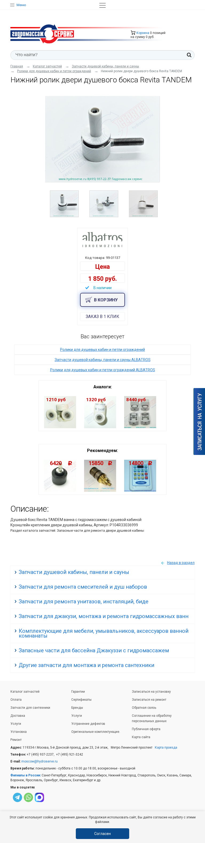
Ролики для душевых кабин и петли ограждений (102, 349)
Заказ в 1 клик (102, 316)
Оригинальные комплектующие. (95, 732)
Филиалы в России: (25, 775)
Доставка (17, 716)
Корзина (142, 33)
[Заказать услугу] (199, 421)
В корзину (106, 299)
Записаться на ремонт (149, 700)
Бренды (77, 708)
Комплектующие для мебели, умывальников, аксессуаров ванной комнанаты (103, 633)
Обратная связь (144, 708)
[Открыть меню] (102, 5)
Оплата (16, 700)
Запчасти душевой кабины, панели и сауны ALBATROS (103, 360)
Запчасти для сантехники (30, 708)
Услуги (15, 724)
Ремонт (16, 740)
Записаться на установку (151, 691)
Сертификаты (81, 700)
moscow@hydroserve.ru (39, 761)
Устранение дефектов (88, 724)
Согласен (102, 833)
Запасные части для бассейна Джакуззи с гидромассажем (94, 650)
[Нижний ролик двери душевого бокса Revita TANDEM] (102, 139)
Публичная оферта (146, 729)
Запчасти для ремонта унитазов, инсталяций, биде (83, 601)
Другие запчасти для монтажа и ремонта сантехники (86, 665)
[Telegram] (17, 798)
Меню (21, 5)
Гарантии (78, 691)
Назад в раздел (181, 563)
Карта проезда (166, 747)
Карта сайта (141, 737)
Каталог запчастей (25, 691)
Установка (18, 732)
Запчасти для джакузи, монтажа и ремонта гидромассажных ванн (103, 616)
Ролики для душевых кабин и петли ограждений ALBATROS (102, 370)
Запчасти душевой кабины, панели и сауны (74, 572)
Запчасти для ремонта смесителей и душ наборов (83, 587)
